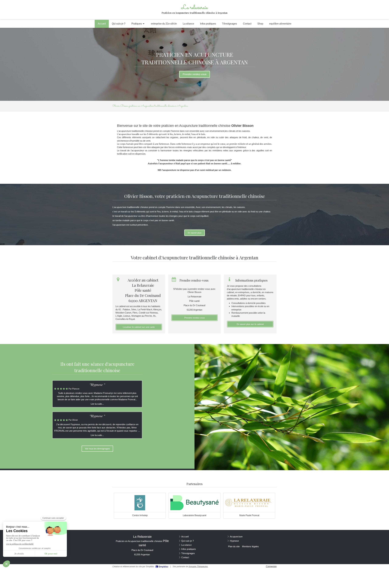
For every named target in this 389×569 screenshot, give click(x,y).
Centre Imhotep (140, 515)
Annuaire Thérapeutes (198, 566)
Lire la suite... (97, 404)
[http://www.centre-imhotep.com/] (140, 502)
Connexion (271, 566)
